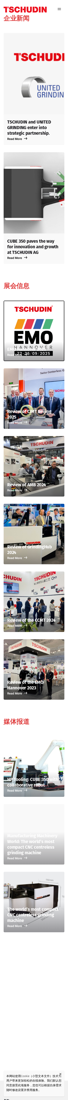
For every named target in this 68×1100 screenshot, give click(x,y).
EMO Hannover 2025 (26, 350)
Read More (15, 139)
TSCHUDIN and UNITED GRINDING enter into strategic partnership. (29, 128)
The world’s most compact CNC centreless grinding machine (32, 915)
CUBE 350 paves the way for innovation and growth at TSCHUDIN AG (32, 247)
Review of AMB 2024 (26, 485)
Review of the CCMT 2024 (31, 620)
